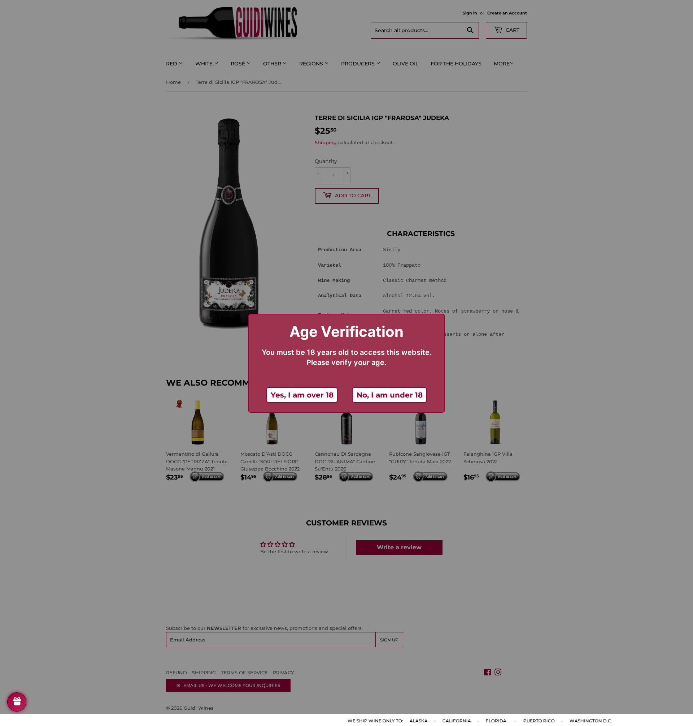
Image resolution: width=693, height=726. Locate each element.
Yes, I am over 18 (302, 395)
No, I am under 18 (390, 395)
